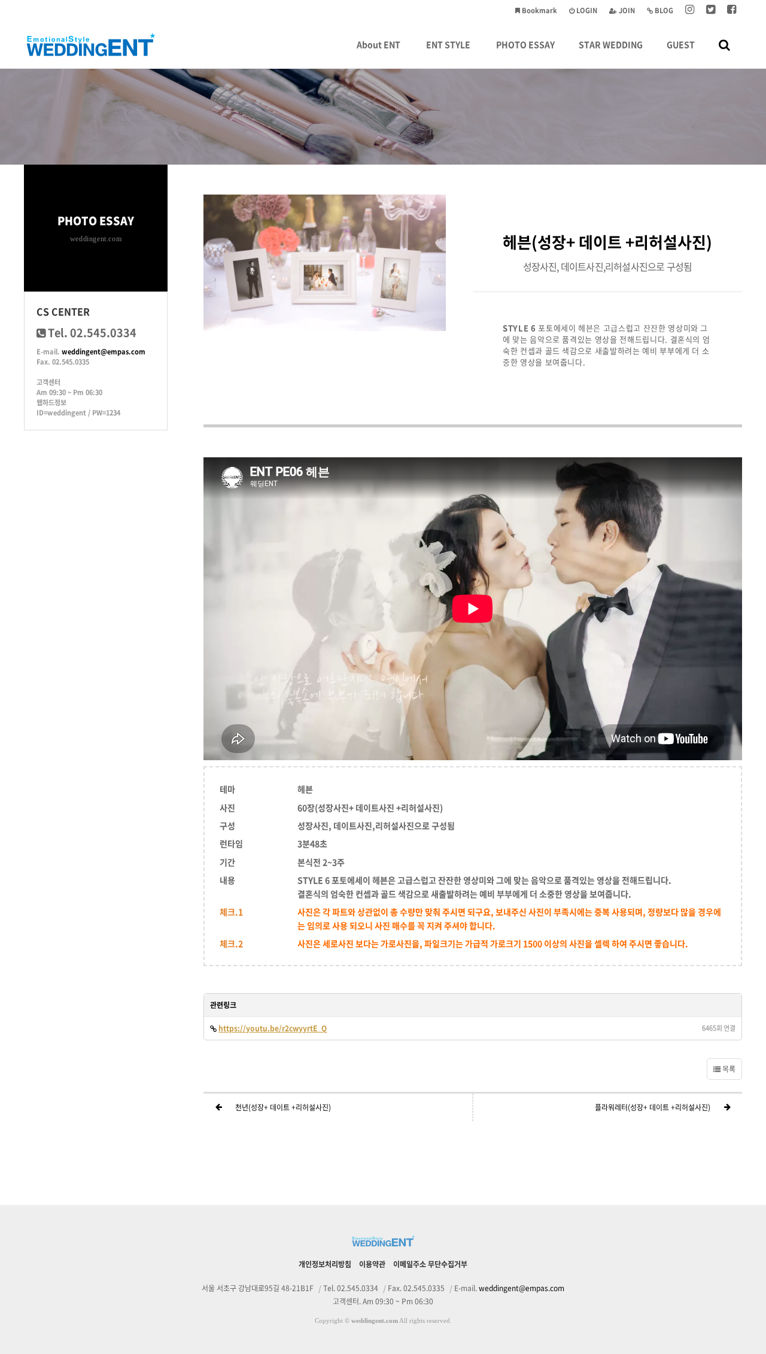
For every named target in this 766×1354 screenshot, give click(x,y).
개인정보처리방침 (325, 1264)
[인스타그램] (689, 10)
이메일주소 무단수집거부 (430, 1264)
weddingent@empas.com (103, 352)
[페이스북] (731, 10)
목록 (728, 1069)
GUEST (681, 44)
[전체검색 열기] (724, 44)
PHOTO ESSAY (525, 44)
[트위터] (710, 10)
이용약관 (372, 1264)
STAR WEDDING (611, 44)
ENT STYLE (448, 44)
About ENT (378, 44)
